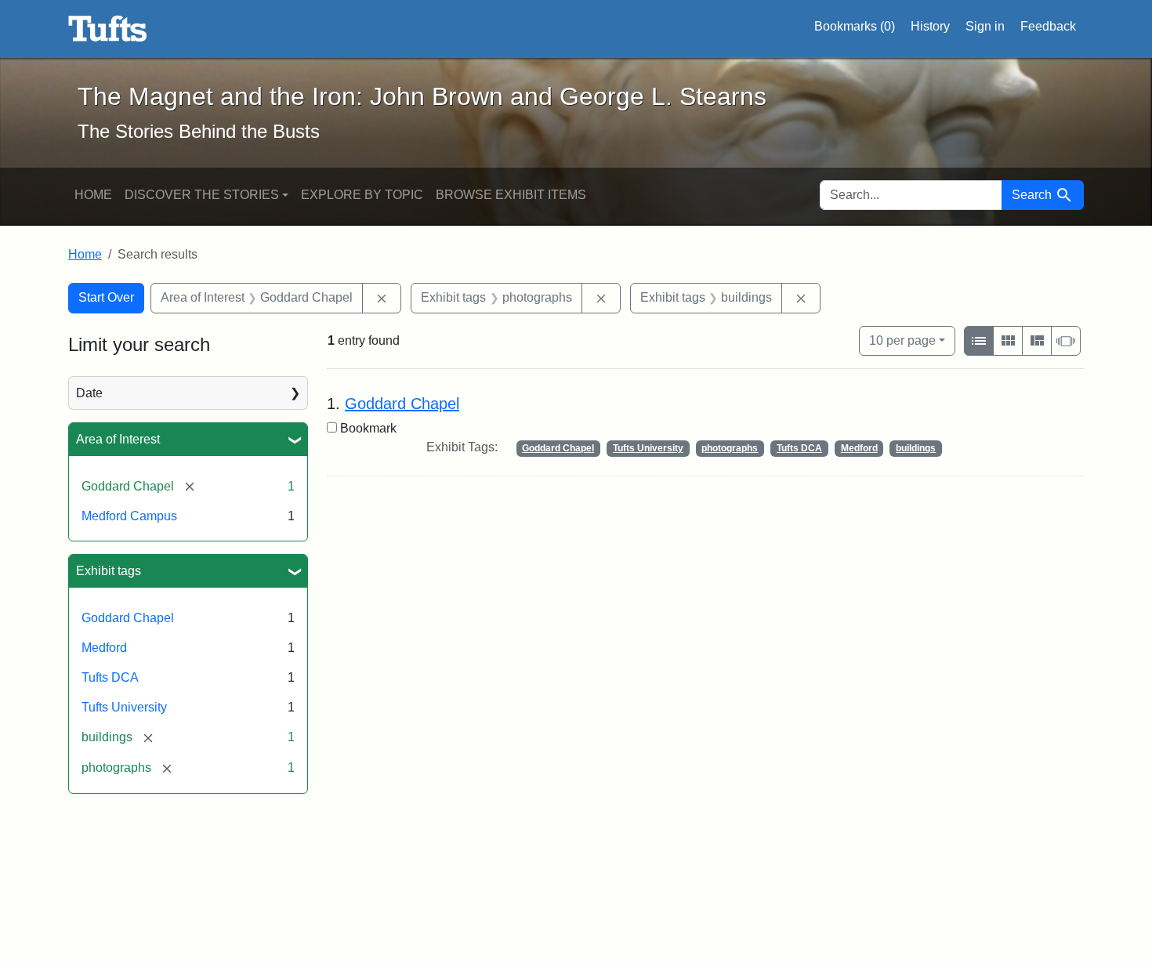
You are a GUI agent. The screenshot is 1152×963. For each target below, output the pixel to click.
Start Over (106, 297)
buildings (916, 448)
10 (902, 340)
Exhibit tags (108, 570)
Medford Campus (129, 516)
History (930, 26)
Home (93, 194)
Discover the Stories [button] (202, 194)
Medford (104, 647)
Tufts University (124, 707)
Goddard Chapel (128, 618)
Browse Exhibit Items (511, 194)
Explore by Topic (362, 194)
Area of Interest (118, 439)
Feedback (1048, 26)
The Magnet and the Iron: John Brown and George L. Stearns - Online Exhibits (107, 29)
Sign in (985, 26)
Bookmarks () (854, 26)
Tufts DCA (110, 677)
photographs (729, 448)
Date (89, 393)
